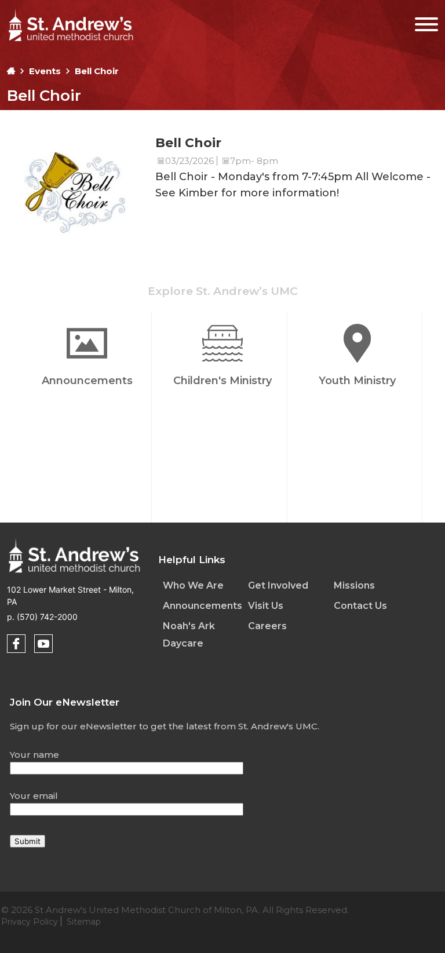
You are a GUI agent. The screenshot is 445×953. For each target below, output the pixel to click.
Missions (354, 585)
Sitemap (84, 922)
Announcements (202, 605)
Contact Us (360, 605)
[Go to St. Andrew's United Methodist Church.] (11, 70)
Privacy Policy (29, 922)
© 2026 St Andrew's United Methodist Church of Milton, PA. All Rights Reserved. (175, 915)
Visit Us (265, 605)
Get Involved (278, 585)
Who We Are (193, 585)
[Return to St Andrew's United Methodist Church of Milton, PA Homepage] (70, 42)
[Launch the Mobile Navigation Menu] (419, 22)
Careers (267, 625)
